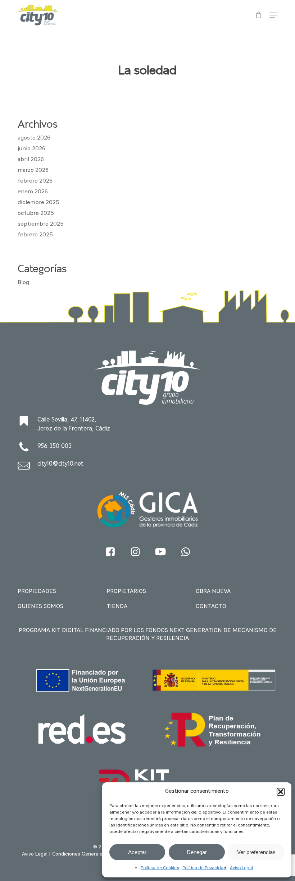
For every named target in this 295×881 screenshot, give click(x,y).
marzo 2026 (33, 170)
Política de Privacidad (204, 868)
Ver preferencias (256, 852)
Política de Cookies (160, 868)
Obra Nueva (213, 591)
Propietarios (126, 591)
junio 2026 (31, 149)
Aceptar (137, 852)
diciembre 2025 (38, 203)
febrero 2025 (35, 235)
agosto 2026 (34, 138)
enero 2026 (33, 192)
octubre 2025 (36, 213)
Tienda (116, 606)
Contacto (211, 606)
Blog (23, 283)
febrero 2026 (35, 181)
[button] (280, 791)
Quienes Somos (40, 606)
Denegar (197, 852)
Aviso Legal (241, 868)
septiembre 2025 (41, 224)
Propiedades (37, 591)
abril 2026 (31, 159)
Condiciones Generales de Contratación (98, 854)
